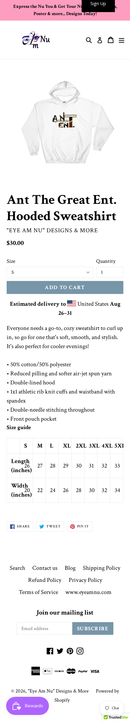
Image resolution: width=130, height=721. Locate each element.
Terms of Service (38, 592)
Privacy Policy (85, 580)
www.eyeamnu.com (88, 592)
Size (11, 261)
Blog (70, 568)
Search (17, 568)
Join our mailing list (65, 613)
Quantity (105, 261)
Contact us (44, 568)
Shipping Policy (101, 568)
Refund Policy (44, 580)
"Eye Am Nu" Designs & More (58, 691)
